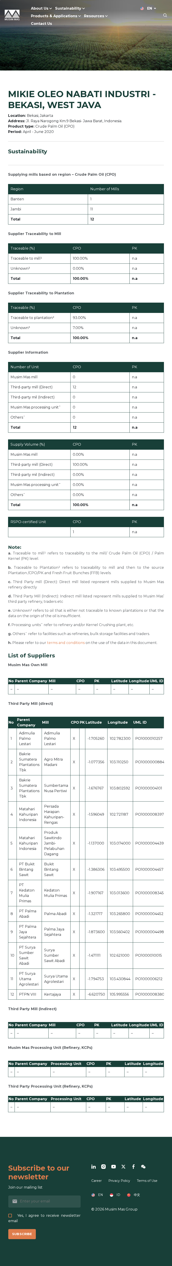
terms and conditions (66, 643)
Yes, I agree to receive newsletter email (44, 1218)
